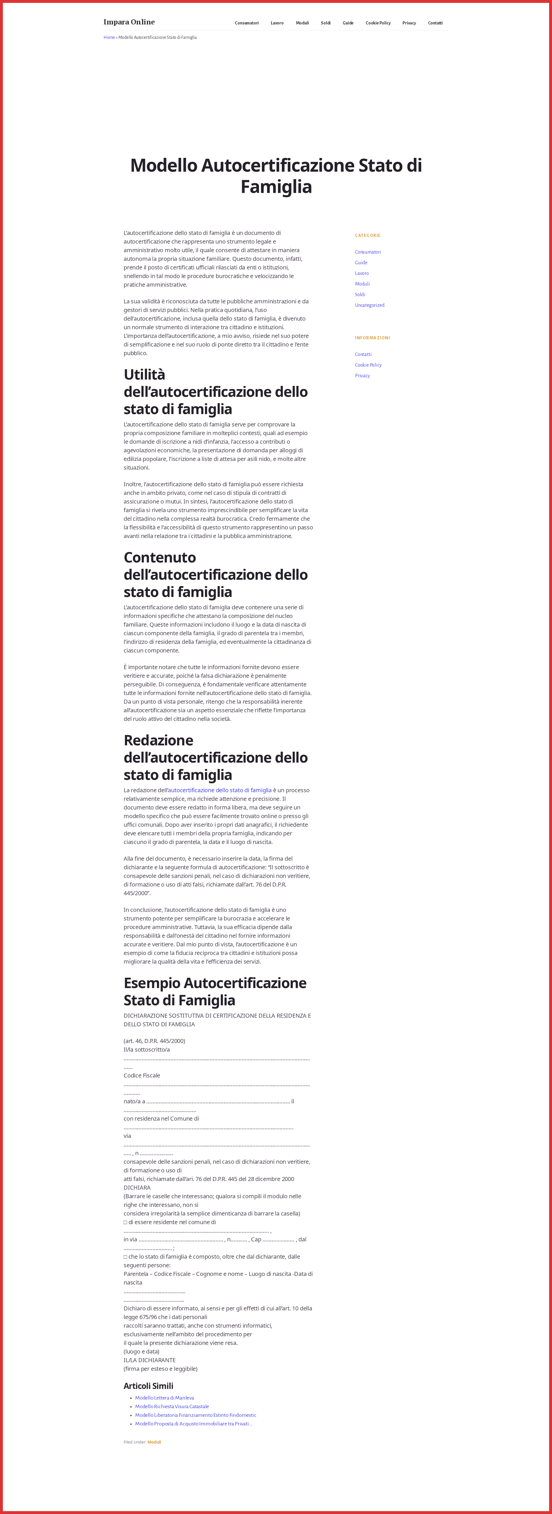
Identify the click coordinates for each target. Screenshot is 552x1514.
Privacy (362, 375)
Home (109, 37)
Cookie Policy (368, 365)
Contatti (363, 354)
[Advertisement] (275, 113)
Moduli (154, 1442)
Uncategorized (369, 305)
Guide (361, 262)
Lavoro (362, 273)
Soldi (360, 294)
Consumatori (368, 252)
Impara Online (129, 21)
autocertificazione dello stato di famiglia (220, 790)
